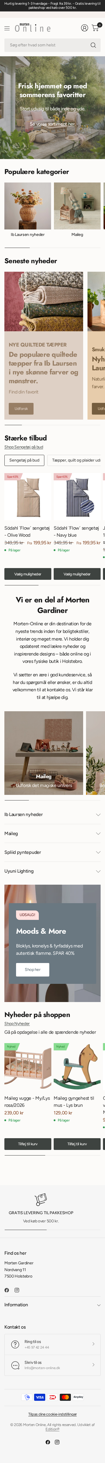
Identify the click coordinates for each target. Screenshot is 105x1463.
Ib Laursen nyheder (27, 234)
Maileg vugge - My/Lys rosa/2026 (27, 1101)
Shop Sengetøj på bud (23, 447)
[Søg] (93, 45)
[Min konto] (84, 28)
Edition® (52, 1429)
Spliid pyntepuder (22, 852)
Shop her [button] (33, 969)
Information (16, 1304)
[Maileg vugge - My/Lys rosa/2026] (27, 1066)
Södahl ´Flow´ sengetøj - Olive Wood (27, 531)
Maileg (77, 234)
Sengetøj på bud (24, 460)
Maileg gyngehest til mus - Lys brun (74, 1101)
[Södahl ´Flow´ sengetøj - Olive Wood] (27, 496)
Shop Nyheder (17, 1023)
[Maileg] (43, 753)
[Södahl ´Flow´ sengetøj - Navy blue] (77, 496)
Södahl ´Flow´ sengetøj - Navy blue (76, 531)
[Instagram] (19, 1290)
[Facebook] (9, 1290)
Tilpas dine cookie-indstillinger (52, 1414)
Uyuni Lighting (19, 871)
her (71, 124)
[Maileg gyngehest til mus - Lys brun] (77, 1066)
